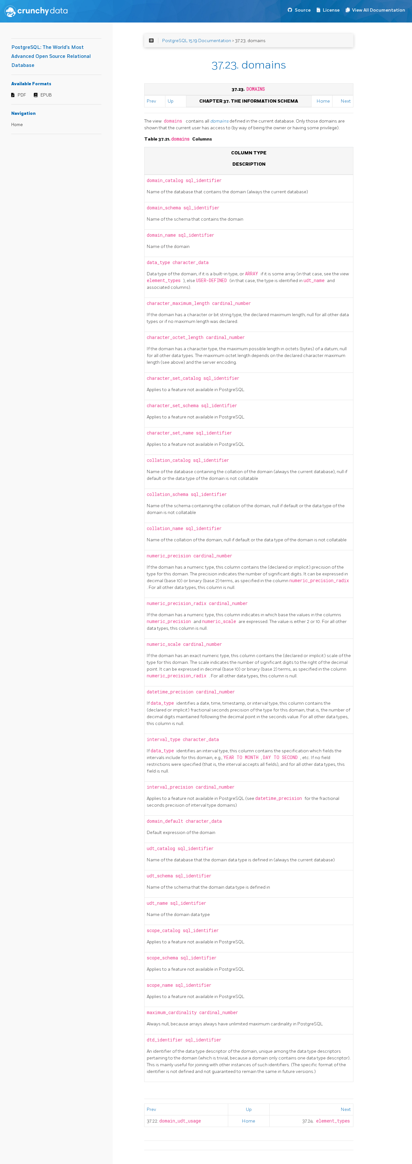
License (331, 10)
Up (170, 101)
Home (17, 124)
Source (303, 10)
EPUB (46, 95)
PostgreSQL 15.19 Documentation (196, 40)
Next (346, 101)
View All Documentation (378, 10)
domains (219, 121)
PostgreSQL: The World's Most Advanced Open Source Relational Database (51, 56)
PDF (22, 95)
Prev (151, 101)
